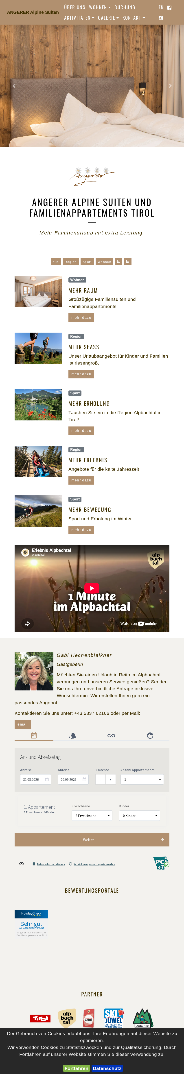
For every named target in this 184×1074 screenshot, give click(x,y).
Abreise (63, 770)
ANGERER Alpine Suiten (33, 12)
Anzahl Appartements (137, 770)
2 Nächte (102, 770)
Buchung (124, 7)
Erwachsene (81, 806)
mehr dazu (81, 317)
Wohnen (104, 262)
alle (56, 262)
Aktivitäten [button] (77, 17)
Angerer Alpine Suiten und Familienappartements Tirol (31, 934)
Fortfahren (76, 1068)
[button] (14, 86)
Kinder (124, 806)
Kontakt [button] (132, 17)
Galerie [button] (106, 17)
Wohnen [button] (98, 7)
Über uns (74, 7)
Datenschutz (107, 1068)
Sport (87, 262)
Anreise (26, 770)
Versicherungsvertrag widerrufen (94, 864)
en (161, 7)
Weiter (88, 839)
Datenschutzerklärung (51, 864)
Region (71, 262)
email (23, 724)
